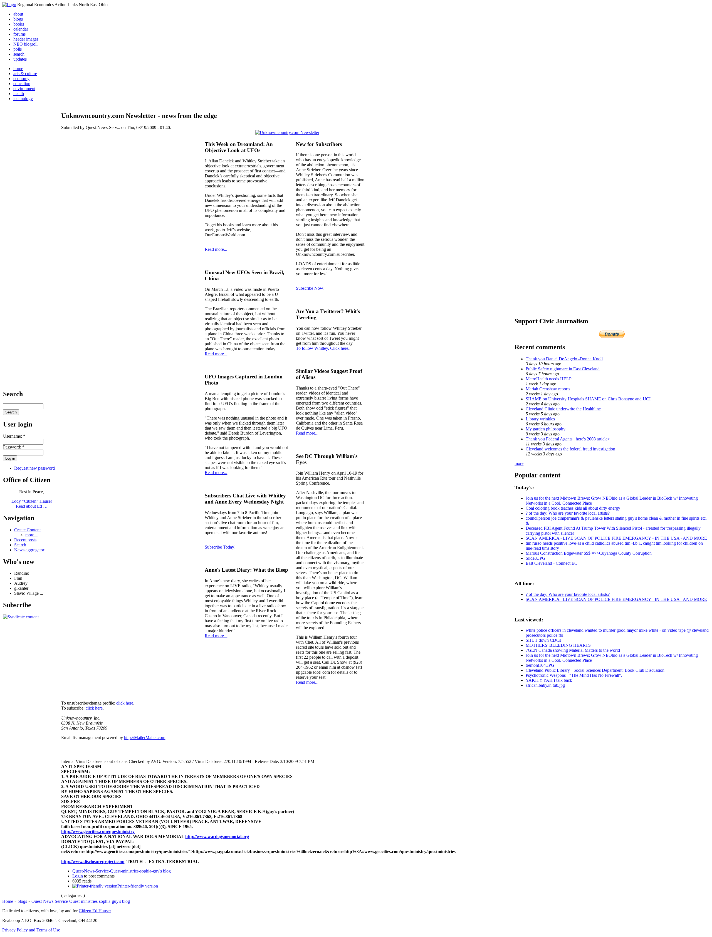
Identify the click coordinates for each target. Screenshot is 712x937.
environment (24, 88)
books (18, 24)
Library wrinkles (540, 419)
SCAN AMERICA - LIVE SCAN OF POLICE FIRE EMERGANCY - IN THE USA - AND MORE (616, 538)
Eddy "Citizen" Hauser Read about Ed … (31, 504)
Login (77, 876)
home (18, 68)
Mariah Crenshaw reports (548, 388)
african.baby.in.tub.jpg (545, 685)
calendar (20, 29)
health (18, 93)
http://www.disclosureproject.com (92, 861)
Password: (13, 447)
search (18, 54)
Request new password (34, 468)
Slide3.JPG (535, 558)
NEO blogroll (25, 44)
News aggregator (29, 549)
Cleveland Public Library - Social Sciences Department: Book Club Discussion (595, 670)
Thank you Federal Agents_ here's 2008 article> (568, 439)
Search (20, 544)
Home (7, 901)
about (18, 14)
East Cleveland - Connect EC (551, 563)
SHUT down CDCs (543, 640)
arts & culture (25, 73)
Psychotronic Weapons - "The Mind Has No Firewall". (574, 675)
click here (124, 703)
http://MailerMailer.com (144, 737)
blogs (18, 19)
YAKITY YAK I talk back (549, 680)
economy (21, 78)
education (21, 83)
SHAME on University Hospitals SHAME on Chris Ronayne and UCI (588, 398)
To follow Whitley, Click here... (324, 348)
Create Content (27, 529)
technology (23, 98)
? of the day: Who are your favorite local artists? (568, 513)
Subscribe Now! (310, 288)
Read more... (216, 249)
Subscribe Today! (220, 547)
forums (19, 34)
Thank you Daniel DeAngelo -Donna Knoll (564, 358)
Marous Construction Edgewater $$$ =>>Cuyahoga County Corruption (589, 553)
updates (20, 59)
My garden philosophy (545, 429)
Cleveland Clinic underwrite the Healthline (563, 408)
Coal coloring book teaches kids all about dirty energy (573, 508)
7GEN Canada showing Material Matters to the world (573, 650)
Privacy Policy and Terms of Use (31, 930)
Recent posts (25, 539)
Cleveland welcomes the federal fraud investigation (570, 449)
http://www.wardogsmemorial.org (217, 836)
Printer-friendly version (137, 886)
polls (17, 49)
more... (31, 534)
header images (25, 39)
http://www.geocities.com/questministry (98, 831)
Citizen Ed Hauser (95, 910)
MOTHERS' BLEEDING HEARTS (558, 645)
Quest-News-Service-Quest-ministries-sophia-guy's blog (121, 871)
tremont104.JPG (540, 665)
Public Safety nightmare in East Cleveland (563, 368)
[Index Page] (9, 4)
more (519, 463)
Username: (14, 436)
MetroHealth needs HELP (549, 378)
